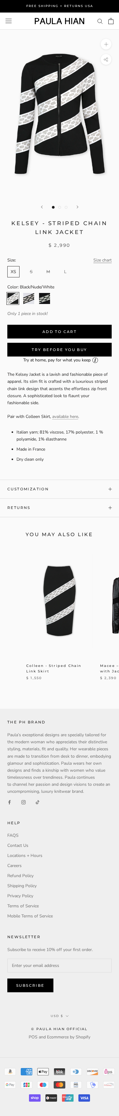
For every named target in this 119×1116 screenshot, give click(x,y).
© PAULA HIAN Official (59, 1029)
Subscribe (30, 985)
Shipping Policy (22, 886)
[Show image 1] (53, 207)
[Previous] (42, 207)
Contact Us (17, 845)
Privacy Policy (20, 896)
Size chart (102, 260)
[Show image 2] (59, 207)
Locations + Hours (24, 855)
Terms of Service (23, 906)
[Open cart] (111, 21)
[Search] (100, 21)
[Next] (77, 207)
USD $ (57, 1016)
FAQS (13, 835)
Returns (19, 507)
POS (33, 1037)
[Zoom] (106, 44)
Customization (28, 489)
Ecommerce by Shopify (68, 1037)
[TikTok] (37, 801)
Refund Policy (20, 876)
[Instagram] (23, 801)
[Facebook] (9, 801)
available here (65, 416)
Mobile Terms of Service (30, 916)
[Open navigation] (8, 21)
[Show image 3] (66, 207)
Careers (14, 866)
